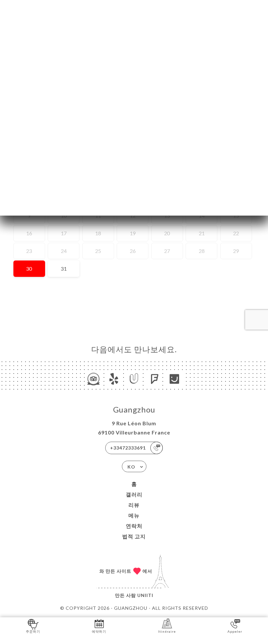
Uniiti (145, 595)
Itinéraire (167, 631)
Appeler (234, 631)
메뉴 (134, 515)
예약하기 (99, 631)
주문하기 (33, 631)
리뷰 (134, 505)
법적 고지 (134, 536)
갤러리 (134, 494)
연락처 (134, 526)
